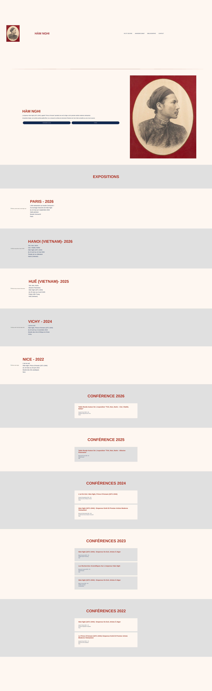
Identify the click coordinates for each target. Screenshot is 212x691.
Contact (161, 33)
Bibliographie (151, 33)
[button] (106, 673)
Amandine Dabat (140, 33)
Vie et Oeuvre (128, 33)
